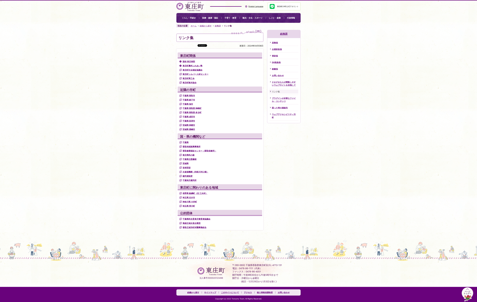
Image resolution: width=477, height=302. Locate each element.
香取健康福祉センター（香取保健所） (199, 151)
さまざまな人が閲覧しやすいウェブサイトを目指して (284, 83)
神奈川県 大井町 (190, 201)
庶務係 (275, 42)
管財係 (275, 56)
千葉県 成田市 (189, 116)
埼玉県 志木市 (189, 197)
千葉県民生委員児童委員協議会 (196, 219)
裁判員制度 (188, 176)
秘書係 (275, 69)
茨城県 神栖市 (189, 125)
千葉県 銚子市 (189, 100)
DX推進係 (276, 62)
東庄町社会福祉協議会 (192, 70)
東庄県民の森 (189, 155)
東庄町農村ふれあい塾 (192, 65)
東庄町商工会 (189, 78)
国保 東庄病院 (189, 61)
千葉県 (186, 142)
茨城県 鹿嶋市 (189, 129)
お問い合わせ (278, 75)
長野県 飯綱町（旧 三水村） (195, 193)
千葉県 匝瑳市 (189, 121)
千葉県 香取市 (189, 95)
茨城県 (186, 163)
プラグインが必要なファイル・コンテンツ (284, 99)
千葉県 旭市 (188, 104)
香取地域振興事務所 (191, 146)
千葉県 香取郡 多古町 (192, 112)
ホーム (194, 26)
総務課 (218, 26)
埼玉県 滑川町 (189, 206)
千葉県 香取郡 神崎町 (192, 108)
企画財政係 (277, 49)
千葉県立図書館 (190, 159)
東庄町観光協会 (190, 82)
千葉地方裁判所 (190, 180)
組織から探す (206, 26)
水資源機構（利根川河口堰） (195, 172)
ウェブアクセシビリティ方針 (284, 116)
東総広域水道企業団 (191, 223)
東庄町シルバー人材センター (195, 74)
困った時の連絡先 (280, 107)
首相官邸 (187, 167)
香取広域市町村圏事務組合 (194, 227)
